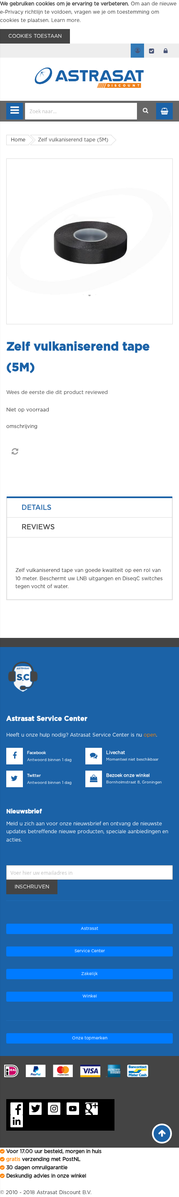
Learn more (65, 20)
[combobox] (81, 111)
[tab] (89, 508)
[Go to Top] (162, 1133)
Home (18, 139)
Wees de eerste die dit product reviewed (57, 392)
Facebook (36, 753)
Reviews (38, 527)
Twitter (34, 776)
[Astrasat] (89, 63)
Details (36, 507)
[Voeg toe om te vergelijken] (14, 451)
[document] (89, 22)
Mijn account (137, 51)
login (166, 51)
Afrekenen (151, 51)
